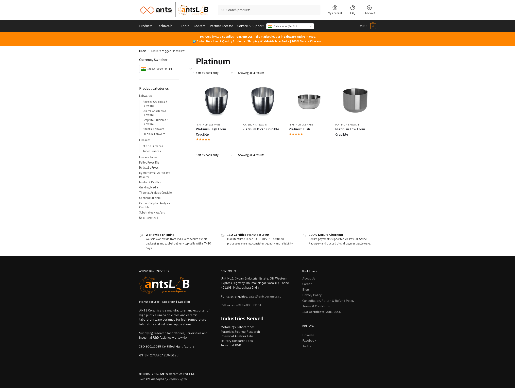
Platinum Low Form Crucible (350, 131)
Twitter (307, 346)
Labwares (145, 96)
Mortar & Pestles (150, 182)
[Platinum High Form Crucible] (216, 100)
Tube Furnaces (152, 151)
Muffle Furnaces (153, 146)
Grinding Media (148, 187)
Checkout (369, 13)
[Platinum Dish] (309, 100)
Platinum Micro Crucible (260, 129)
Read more (216, 145)
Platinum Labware (208, 124)
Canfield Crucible (150, 198)
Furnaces (145, 140)
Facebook (309, 340)
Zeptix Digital (178, 379)
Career (307, 284)
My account (335, 13)
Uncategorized (148, 218)
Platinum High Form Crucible (211, 131)
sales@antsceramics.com (266, 296)
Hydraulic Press (149, 167)
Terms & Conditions (316, 306)
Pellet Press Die (149, 162)
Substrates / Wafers (152, 212)
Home (143, 51)
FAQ (352, 13)
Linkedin (308, 335)
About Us (308, 278)
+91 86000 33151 (248, 305)
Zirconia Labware (154, 129)
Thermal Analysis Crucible (155, 193)
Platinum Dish (299, 129)
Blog (305, 289)
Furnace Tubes (148, 157)
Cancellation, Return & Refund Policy (328, 301)
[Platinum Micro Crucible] (262, 100)
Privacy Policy (312, 295)
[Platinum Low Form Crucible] (355, 100)
